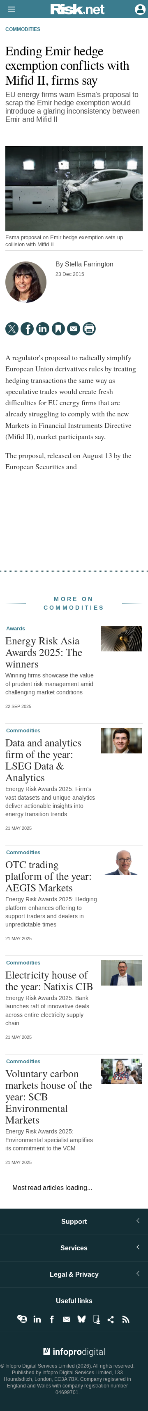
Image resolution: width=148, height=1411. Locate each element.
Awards (15, 628)
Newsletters (67, 1319)
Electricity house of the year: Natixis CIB (49, 980)
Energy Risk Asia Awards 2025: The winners (43, 651)
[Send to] (73, 328)
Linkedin (37, 1319)
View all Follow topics (22, 1319)
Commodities (22, 29)
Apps (96, 1319)
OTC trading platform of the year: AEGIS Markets (48, 875)
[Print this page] (89, 328)
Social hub (111, 1319)
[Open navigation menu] (8, 9)
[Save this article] (58, 328)
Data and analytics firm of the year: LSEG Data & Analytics (43, 759)
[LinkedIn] (42, 328)
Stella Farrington (89, 264)
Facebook (52, 1319)
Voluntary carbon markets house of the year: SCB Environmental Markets (48, 1096)
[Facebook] (27, 328)
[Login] (139, 8)
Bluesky (81, 1319)
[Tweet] (11, 328)
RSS (126, 1319)
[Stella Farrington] (25, 282)
